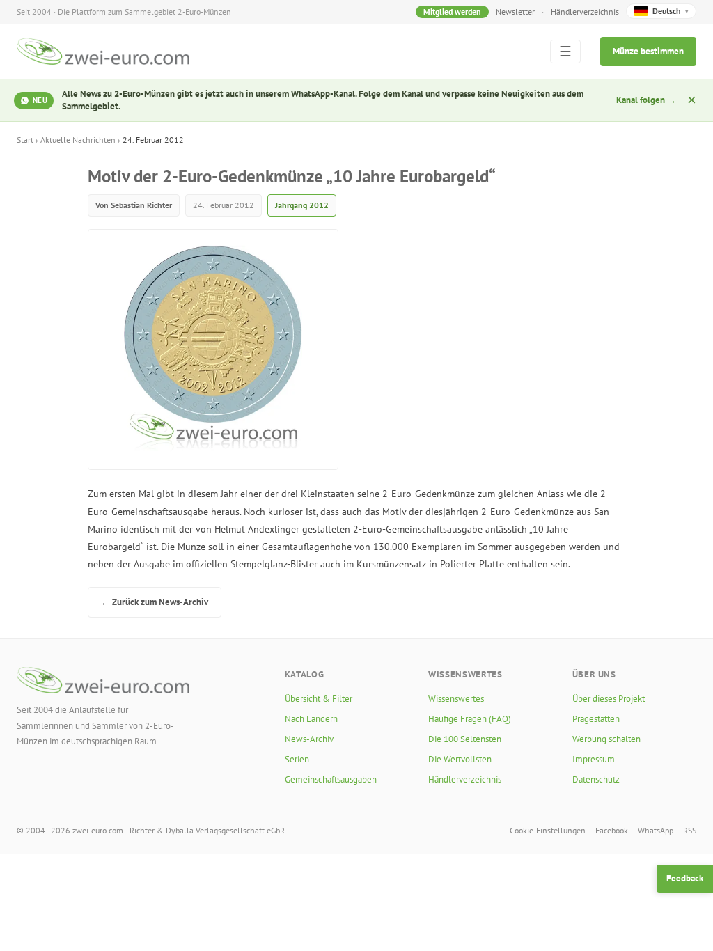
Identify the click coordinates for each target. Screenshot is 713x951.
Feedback (684, 878)
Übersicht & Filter (318, 699)
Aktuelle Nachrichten (78, 139)
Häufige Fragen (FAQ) (469, 719)
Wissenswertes (456, 699)
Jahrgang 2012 (302, 205)
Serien (297, 759)
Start (25, 139)
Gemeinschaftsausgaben (331, 779)
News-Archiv (309, 739)
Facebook (611, 830)
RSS (689, 830)
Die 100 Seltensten (464, 739)
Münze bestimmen (648, 51)
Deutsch (670, 11)
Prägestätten (596, 719)
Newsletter (515, 11)
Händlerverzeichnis (585, 11)
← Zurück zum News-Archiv (154, 602)
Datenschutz (596, 779)
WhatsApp (655, 830)
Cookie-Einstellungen (548, 830)
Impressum (593, 759)
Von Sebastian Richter (133, 205)
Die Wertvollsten (460, 759)
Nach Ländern (311, 719)
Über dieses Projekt (608, 699)
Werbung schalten (606, 739)
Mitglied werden (452, 11)
